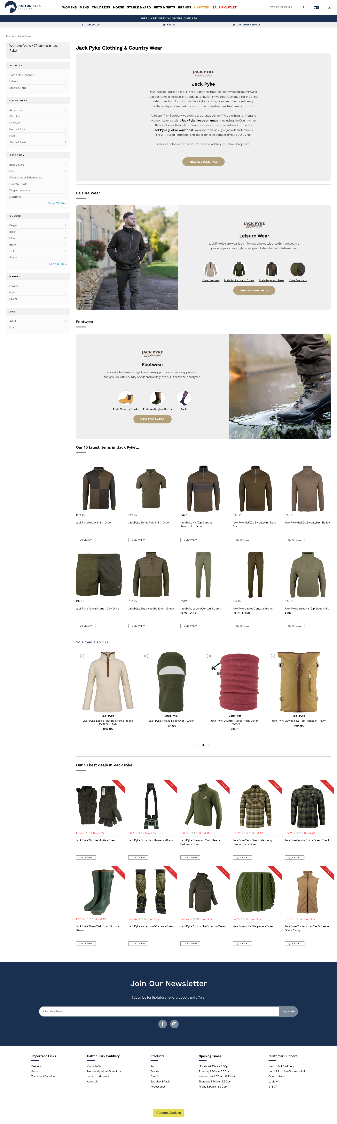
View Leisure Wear (254, 290)
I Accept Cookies (168, 1113)
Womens (69, 7)
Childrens (101, 7)
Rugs (154, 1066)
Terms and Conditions (44, 1076)
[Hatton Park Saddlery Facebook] (162, 1024)
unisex (13, 298)
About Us (92, 1081)
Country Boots (18, 183)
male (12, 292)
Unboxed (201, 7)
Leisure (13, 81)
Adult (12, 321)
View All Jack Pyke (203, 161)
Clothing (14, 116)
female (14, 285)
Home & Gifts (17, 129)
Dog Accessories (19, 190)
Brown (13, 244)
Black (12, 231)
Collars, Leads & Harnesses (25, 177)
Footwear (15, 122)
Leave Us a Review (98, 1076)
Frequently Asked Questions (104, 1071)
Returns (36, 1071)
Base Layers (16, 164)
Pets (12, 135)
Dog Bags (15, 196)
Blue (12, 238)
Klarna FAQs (94, 1066)
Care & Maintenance (21, 74)
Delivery (36, 1066)
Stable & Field (17, 142)
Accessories (17, 110)
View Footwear (152, 419)
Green (13, 257)
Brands (184, 7)
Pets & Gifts (164, 7)
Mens (84, 7)
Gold (12, 251)
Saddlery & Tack (160, 1081)
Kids (12, 327)
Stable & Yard (139, 7)
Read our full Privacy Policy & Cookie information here (169, 1103)
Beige (13, 225)
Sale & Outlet (224, 7)
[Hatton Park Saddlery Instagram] (174, 1024)
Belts (12, 171)
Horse (118, 7)
